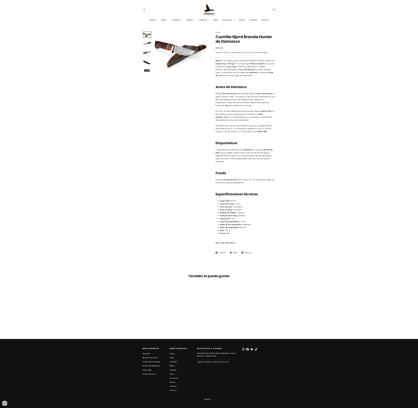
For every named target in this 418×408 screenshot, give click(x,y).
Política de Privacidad (151, 361)
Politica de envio (149, 374)
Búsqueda (146, 353)
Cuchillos (176, 19)
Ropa (163, 19)
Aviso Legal (147, 370)
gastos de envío (237, 52)
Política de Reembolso (151, 366)
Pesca (215, 19)
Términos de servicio (150, 357)
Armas (152, 19)
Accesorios (228, 19)
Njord (218, 32)
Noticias (265, 19)
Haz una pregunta (226, 243)
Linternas (203, 19)
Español (208, 399)
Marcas (242, 19)
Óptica (190, 19)
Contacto (253, 19)
